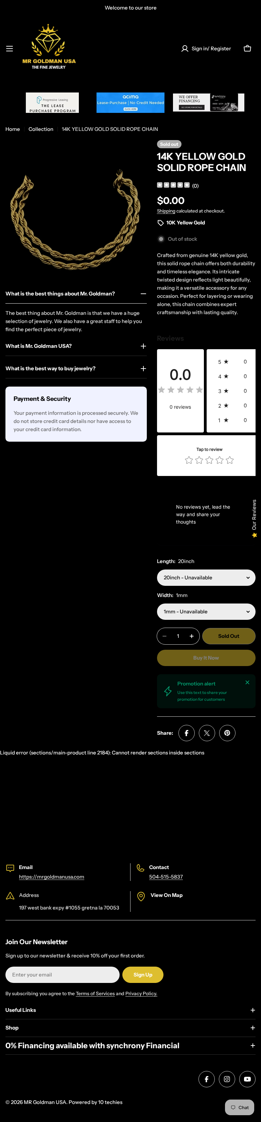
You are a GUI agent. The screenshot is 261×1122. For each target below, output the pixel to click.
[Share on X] (207, 733)
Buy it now (206, 657)
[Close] (247, 682)
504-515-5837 (166, 876)
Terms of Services (95, 993)
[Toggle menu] (9, 49)
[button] (234, 361)
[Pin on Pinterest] (227, 733)
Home (12, 129)
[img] (173, 185)
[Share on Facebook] (186, 733)
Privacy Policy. (141, 993)
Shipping (166, 211)
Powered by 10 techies (95, 1102)
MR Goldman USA (45, 1102)
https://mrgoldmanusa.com (51, 876)
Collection (41, 129)
